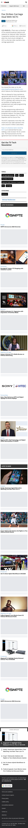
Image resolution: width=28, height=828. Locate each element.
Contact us (4, 811)
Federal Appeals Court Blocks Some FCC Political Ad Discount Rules (14, 770)
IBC (24, 6)
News (3, 21)
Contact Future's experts (8, 795)
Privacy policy (5, 798)
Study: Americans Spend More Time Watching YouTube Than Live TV (14, 750)
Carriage (8, 186)
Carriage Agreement (8, 175)
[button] (2, 2)
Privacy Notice (21, 159)
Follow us (16, 25)
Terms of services (19, 157)
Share (5, 25)
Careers (4, 808)
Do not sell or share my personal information (13, 818)
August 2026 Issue (14, 6)
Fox (17, 175)
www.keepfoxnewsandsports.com (12, 89)
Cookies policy (5, 801)
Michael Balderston (12, 20)
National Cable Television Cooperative (13, 182)
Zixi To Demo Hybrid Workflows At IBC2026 (14, 763)
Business (4, 10)
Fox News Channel (7, 179)
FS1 (3, 186)
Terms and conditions (7, 791)
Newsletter (23, 25)
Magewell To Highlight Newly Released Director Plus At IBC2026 (14, 744)
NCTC (21, 175)
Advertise (4, 815)
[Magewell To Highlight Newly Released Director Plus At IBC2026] (14, 739)
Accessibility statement (7, 805)
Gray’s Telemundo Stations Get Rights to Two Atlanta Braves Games (15, 757)
